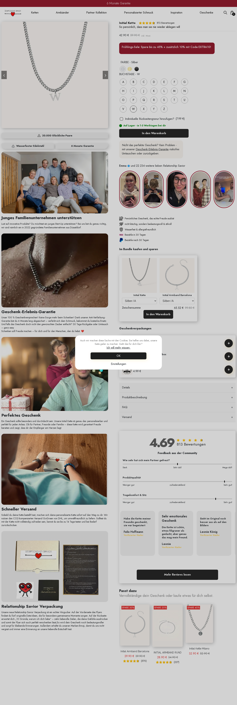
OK (118, 356)
